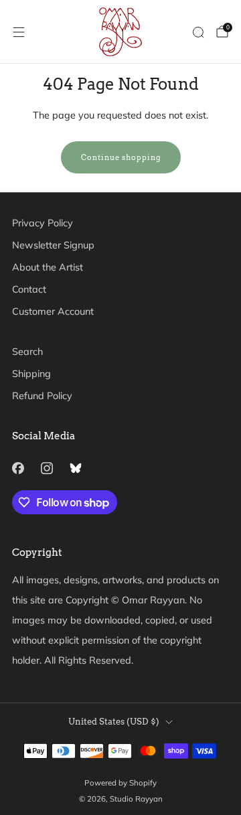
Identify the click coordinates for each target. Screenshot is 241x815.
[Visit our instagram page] (46, 467)
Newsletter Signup (53, 245)
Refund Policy (42, 396)
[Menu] (18, 32)
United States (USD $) (113, 722)
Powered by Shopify (120, 782)
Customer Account (53, 311)
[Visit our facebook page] (17, 467)
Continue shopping (121, 157)
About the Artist (47, 267)
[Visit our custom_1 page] (75, 467)
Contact (29, 289)
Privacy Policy (42, 223)
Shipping (31, 374)
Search (27, 352)
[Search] (198, 32)
